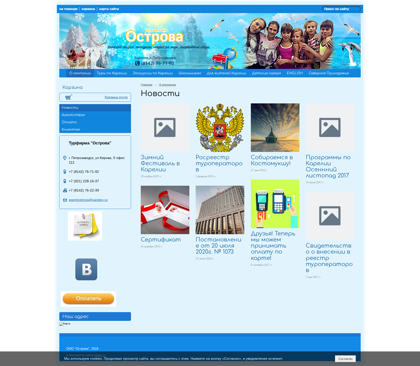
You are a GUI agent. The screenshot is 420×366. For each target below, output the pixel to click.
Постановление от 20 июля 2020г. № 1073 (218, 246)
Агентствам (73, 115)
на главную (68, 9)
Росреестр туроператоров (219, 163)
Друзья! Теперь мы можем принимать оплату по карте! (273, 246)
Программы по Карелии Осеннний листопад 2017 (328, 166)
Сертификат (161, 240)
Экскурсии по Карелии (153, 73)
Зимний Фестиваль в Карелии (160, 163)
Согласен (345, 359)
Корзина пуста (116, 97)
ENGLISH (295, 73)
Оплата (69, 122)
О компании (80, 73)
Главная (146, 84)
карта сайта (109, 9)
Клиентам (71, 129)
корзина (88, 9)
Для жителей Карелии (226, 73)
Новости (70, 107)
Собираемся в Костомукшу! (272, 160)
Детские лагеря (266, 73)
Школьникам (190, 73)
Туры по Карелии (112, 73)
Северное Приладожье (329, 73)
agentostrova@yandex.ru (88, 200)
